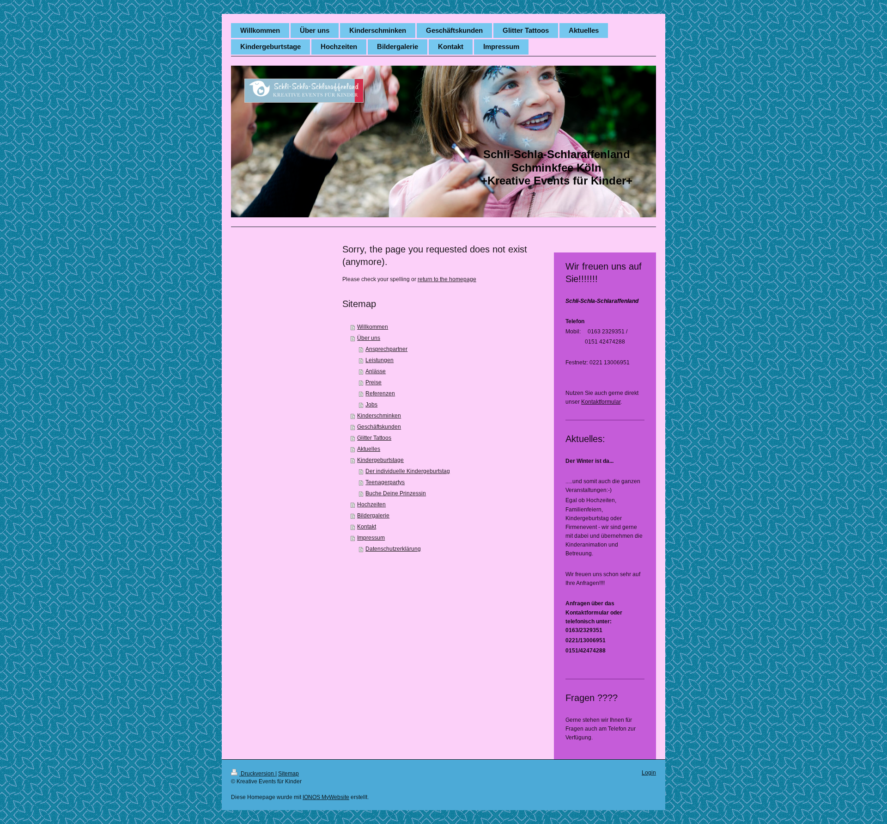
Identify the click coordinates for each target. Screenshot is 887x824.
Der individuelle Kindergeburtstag (407, 471)
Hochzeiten (371, 504)
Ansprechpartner (386, 349)
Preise (373, 382)
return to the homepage (447, 279)
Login (649, 772)
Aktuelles (368, 449)
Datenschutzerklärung (393, 549)
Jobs (371, 404)
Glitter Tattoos (374, 438)
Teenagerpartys (385, 482)
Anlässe (375, 371)
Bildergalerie (373, 515)
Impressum (371, 538)
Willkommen (372, 327)
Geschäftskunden (379, 427)
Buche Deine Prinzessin (395, 493)
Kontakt (366, 526)
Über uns (368, 338)
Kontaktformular (600, 402)
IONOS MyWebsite (326, 797)
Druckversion (257, 773)
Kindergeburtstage (380, 460)
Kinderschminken (379, 415)
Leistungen (379, 360)
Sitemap (288, 773)
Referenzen (380, 393)
